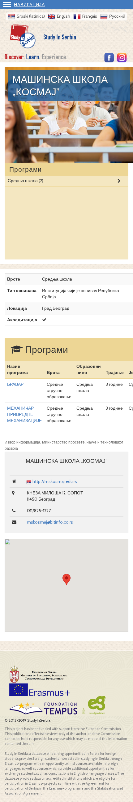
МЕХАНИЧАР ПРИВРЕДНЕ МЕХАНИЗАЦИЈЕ (24, 414)
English (63, 16)
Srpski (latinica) (31, 16)
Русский (117, 16)
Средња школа (25, 180)
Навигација (29, 4)
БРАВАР (15, 384)
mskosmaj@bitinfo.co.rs (50, 522)
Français (89, 16)
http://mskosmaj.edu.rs (54, 481)
